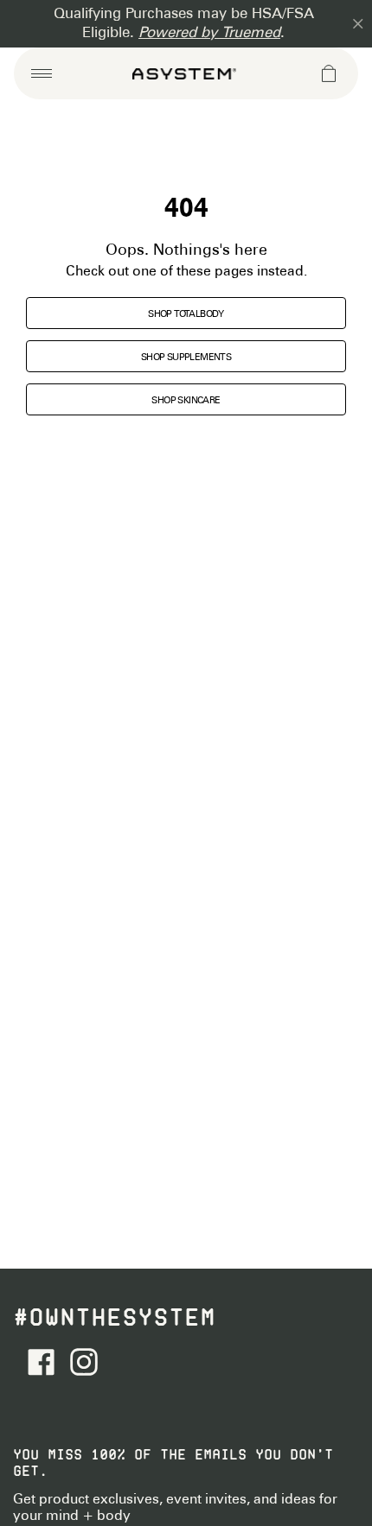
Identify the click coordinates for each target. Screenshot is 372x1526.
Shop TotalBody (186, 314)
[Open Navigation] (41, 73)
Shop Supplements (186, 357)
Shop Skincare (185, 400)
